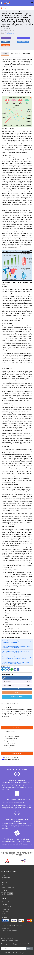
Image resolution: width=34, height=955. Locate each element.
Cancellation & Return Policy (9, 930)
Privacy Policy (5, 909)
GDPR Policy (5, 911)
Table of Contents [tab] (15, 53)
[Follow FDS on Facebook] (5, 893)
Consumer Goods (9, 33)
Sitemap (4, 885)
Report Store (7, 8)
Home (3, 875)
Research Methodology (8, 887)
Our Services (5, 914)
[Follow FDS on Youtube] (11, 893)
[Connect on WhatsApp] (11, 669)
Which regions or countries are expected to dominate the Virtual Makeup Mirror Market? (14, 657)
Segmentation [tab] (26, 53)
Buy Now (17, 692)
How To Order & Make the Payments (12, 926)
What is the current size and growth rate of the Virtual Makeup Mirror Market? (15, 641)
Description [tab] (5, 53)
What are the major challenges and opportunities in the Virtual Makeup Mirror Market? (15, 662)
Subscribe (29, 948)
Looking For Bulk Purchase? (17, 697)
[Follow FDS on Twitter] (8, 893)
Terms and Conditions (7, 907)
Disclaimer (5, 904)
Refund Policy (5, 928)
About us (4, 882)
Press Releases (6, 877)
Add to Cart (17, 689)
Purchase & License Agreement (10, 933)
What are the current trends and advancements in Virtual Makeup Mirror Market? (15, 652)
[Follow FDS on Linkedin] (2, 893)
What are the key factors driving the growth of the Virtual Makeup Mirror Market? (16, 646)
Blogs (3, 880)
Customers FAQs (6, 902)
